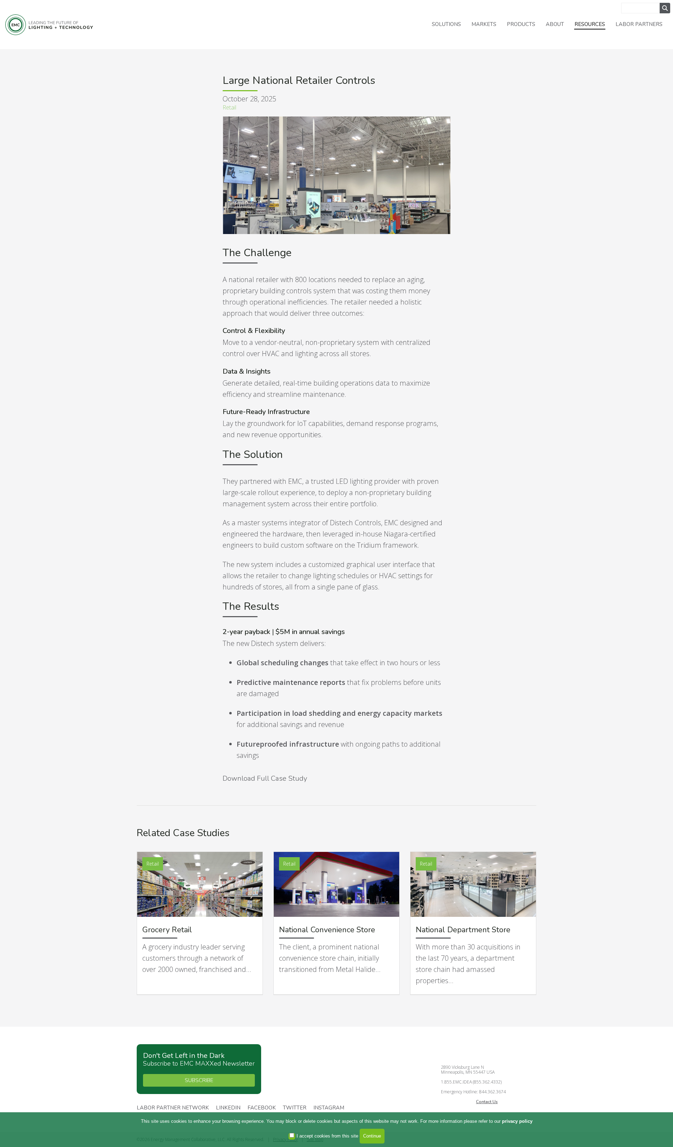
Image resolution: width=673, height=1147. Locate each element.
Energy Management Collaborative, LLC (49, 24)
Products (521, 24)
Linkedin (228, 1108)
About (555, 24)
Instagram (328, 1108)
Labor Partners (639, 24)
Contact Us (487, 1102)
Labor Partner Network (173, 1108)
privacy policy (517, 1121)
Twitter (294, 1108)
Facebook (261, 1108)
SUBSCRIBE (199, 1080)
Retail (229, 107)
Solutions (446, 24)
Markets (483, 24)
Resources (590, 24)
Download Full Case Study (265, 778)
